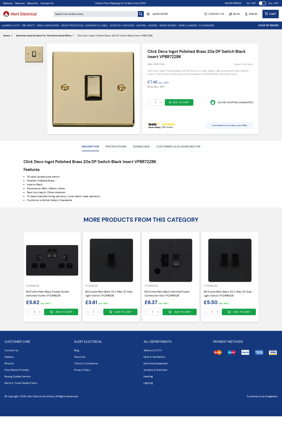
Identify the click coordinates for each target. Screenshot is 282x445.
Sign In (253, 14)
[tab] (34, 54)
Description (90, 146)
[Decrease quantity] (150, 102)
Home (6, 35)
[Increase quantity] (161, 102)
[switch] (262, 3)
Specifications (115, 146)
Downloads (141, 146)
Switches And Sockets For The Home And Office (43, 35)
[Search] (141, 14)
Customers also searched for (178, 146)
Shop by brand (268, 25)
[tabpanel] (93, 89)
